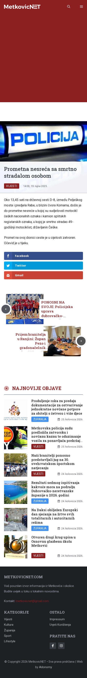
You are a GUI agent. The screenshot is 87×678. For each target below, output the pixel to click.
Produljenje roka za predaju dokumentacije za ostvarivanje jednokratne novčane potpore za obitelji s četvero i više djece (57, 407)
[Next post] (81, 341)
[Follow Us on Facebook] (53, 645)
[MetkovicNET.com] (22, 6)
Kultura (8, 624)
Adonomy (45, 667)
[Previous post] (6, 309)
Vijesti (11, 186)
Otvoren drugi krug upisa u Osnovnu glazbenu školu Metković (53, 541)
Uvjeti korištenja (60, 624)
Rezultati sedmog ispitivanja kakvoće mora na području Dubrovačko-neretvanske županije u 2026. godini (55, 488)
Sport (7, 636)
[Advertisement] (43, 58)
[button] (68, 6)
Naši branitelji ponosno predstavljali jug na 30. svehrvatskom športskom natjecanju (53, 461)
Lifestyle (9, 641)
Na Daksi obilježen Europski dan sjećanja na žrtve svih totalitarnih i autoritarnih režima (54, 516)
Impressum (57, 619)
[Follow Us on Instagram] (61, 645)
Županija (40, 419)
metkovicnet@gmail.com (32, 601)
